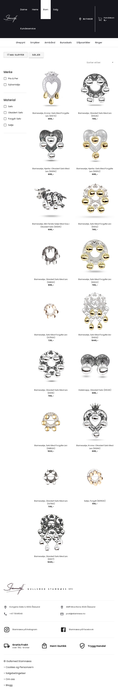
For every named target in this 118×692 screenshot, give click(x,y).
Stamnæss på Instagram (24, 629)
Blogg (9, 685)
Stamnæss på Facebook (81, 629)
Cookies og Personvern (19, 667)
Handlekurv (109, 17)
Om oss (10, 679)
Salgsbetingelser (16, 673)
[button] (56, 9)
